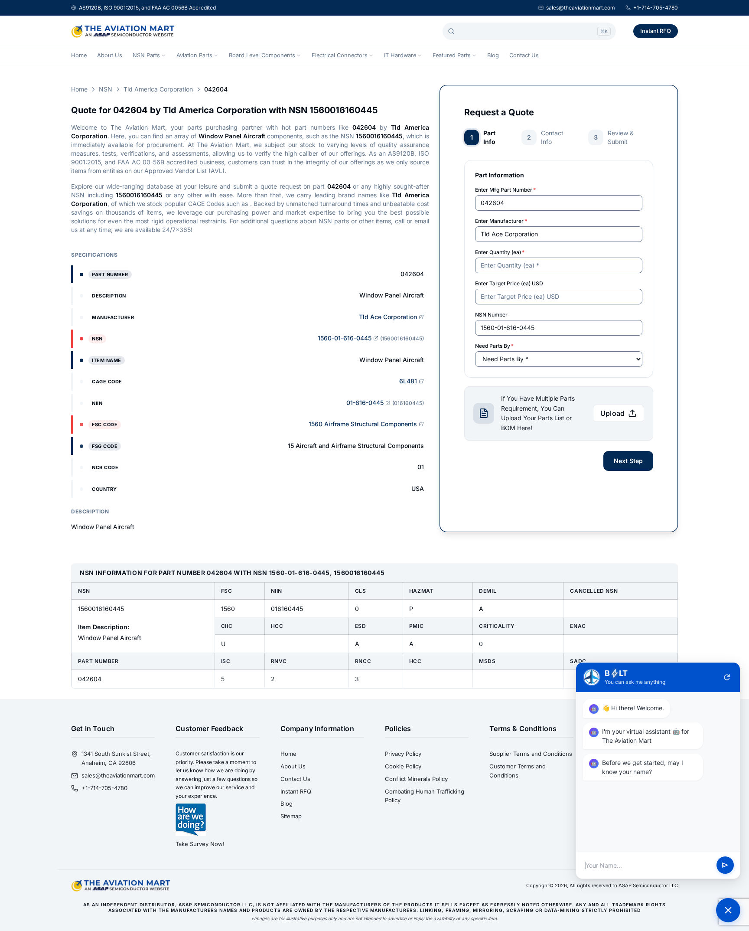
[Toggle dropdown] (163, 55)
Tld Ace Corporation (388, 316)
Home (79, 55)
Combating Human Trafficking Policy (424, 796)
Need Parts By (494, 346)
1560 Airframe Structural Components (363, 424)
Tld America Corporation (158, 89)
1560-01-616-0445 (344, 338)
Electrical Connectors (340, 55)
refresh (727, 677)
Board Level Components (262, 55)
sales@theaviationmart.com (580, 7)
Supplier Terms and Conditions (530, 753)
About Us (109, 55)
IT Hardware (400, 55)
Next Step (628, 460)
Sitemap (291, 816)
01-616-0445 (365, 402)
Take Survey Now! (200, 843)
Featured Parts (452, 55)
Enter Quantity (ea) (499, 252)
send (725, 865)
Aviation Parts (194, 55)
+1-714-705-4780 (655, 7)
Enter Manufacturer (501, 221)
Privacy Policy (403, 753)
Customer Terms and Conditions (517, 771)
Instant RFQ (655, 30)
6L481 (408, 381)
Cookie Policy (403, 766)
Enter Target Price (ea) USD (509, 283)
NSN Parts (146, 55)
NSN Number (491, 314)
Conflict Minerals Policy (416, 778)
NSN (105, 89)
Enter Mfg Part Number (505, 189)
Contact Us (524, 55)
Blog (493, 55)
